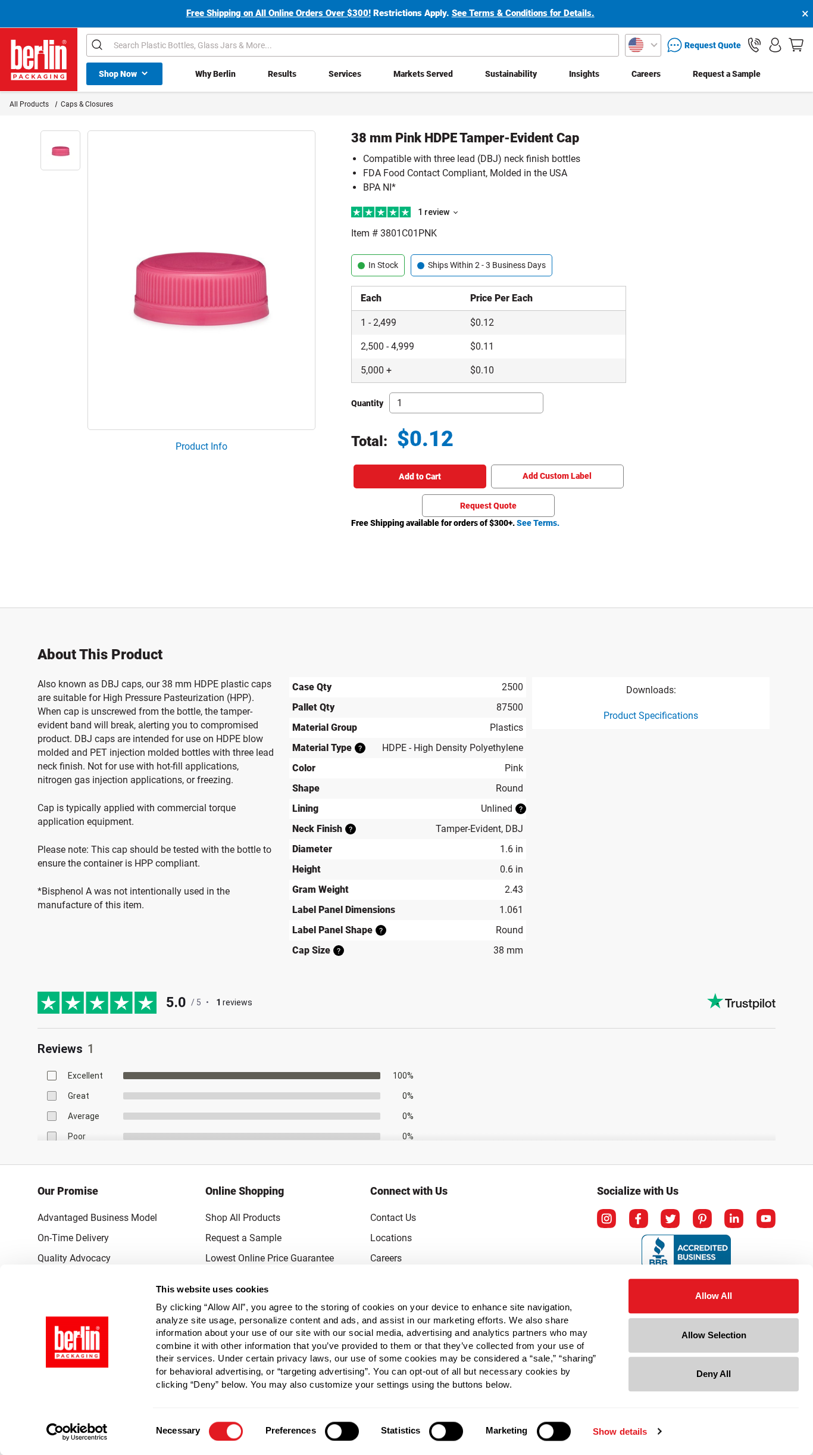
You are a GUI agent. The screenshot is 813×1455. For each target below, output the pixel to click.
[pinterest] (702, 1218)
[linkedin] (733, 1218)
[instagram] (606, 1218)
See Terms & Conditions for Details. (523, 13)
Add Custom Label (557, 476)
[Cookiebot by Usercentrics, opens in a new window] (77, 1432)
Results (282, 74)
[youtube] (766, 1218)
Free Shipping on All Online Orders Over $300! (278, 13)
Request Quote (488, 505)
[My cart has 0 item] (796, 45)
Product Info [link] (201, 446)
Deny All (713, 1374)
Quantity (367, 403)
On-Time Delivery (73, 1238)
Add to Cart (420, 476)
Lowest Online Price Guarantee (269, 1258)
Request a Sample (727, 74)
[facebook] (638, 1218)
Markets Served (423, 74)
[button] (754, 45)
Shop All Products (242, 1217)
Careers (646, 74)
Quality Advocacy (74, 1258)
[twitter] (670, 1218)
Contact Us (393, 1217)
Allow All (713, 1296)
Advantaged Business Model (97, 1217)
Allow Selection (713, 1335)
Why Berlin (215, 74)
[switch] (342, 1431)
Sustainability (511, 74)
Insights (584, 74)
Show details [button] (620, 1431)
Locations (391, 1238)
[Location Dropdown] (643, 45)
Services (345, 74)
